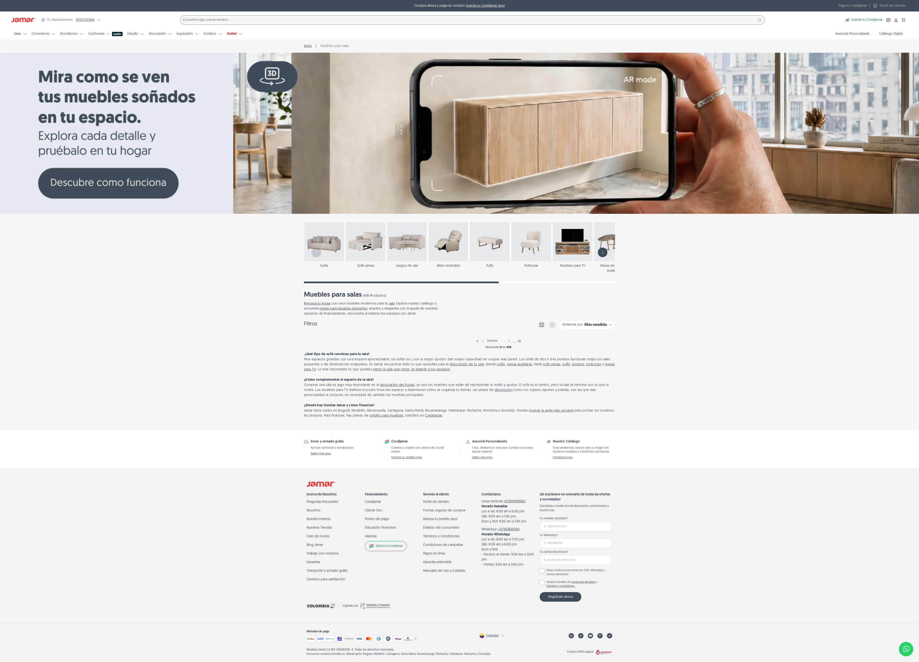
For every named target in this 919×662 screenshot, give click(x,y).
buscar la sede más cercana (551, 411)
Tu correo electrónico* (554, 552)
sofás (501, 364)
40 (519, 341)
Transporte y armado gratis (327, 571)
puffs (566, 364)
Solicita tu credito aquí (406, 457)
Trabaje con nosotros (323, 553)
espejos (578, 364)
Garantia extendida (437, 562)
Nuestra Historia (318, 519)
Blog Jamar (315, 545)
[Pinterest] (600, 636)
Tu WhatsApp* (549, 535)
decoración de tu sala (467, 364)
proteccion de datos (583, 582)
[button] (904, 20)
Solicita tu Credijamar (867, 20)
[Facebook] (581, 636)
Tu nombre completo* (554, 518)
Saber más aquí (321, 453)
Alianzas (371, 536)
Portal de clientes (436, 502)
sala (391, 304)
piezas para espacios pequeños (343, 309)
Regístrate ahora (560, 597)
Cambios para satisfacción (326, 579)
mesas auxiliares (519, 364)
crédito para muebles (386, 416)
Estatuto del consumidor (441, 528)
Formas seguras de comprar (444, 510)
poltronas (593, 364)
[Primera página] (477, 341)
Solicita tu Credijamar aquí (485, 6)
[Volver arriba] (906, 633)
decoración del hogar (397, 385)
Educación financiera (380, 528)
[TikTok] (609, 636)
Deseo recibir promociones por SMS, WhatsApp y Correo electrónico (575, 572)
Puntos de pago (377, 519)
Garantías (313, 562)
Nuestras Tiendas (319, 528)
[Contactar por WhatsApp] (906, 649)
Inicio (308, 46)
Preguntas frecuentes (322, 502)
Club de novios (318, 536)
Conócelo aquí (563, 457)
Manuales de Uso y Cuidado (444, 571)
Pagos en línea (434, 553)
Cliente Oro (373, 510)
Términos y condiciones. (560, 586)
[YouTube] (590, 636)
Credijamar (433, 416)
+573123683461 (509, 529)
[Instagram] (571, 636)
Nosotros (313, 510)
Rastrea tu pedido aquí (440, 519)
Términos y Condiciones (441, 536)
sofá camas (551, 364)
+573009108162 (515, 501)
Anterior (492, 340)
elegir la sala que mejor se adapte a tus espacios (411, 369)
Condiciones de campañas (443, 545)
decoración (504, 390)
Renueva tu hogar (317, 304)
